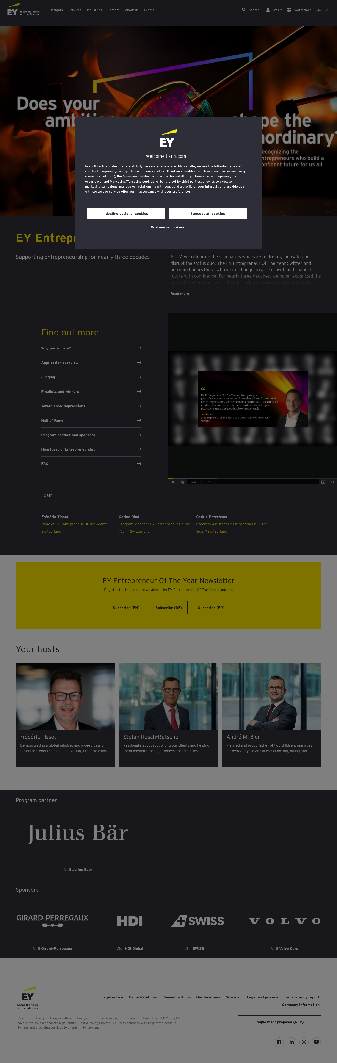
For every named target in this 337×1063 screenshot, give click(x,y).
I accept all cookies (208, 213)
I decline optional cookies (125, 213)
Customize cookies (167, 226)
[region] (168, 183)
